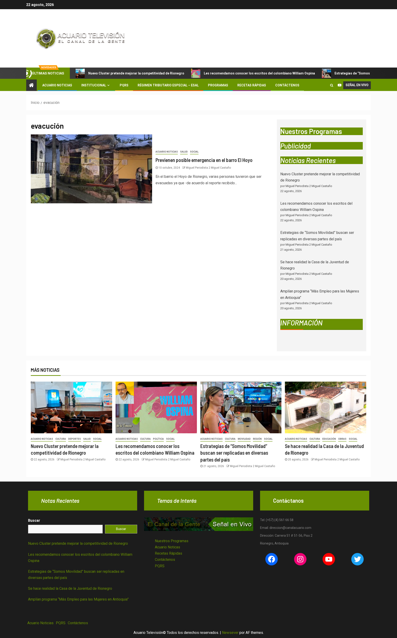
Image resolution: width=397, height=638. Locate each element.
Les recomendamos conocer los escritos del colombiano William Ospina (259, 73)
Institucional (93, 85)
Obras (342, 439)
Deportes (74, 439)
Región (257, 439)
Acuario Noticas (167, 547)
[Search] (332, 85)
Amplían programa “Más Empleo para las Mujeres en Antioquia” (78, 599)
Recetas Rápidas (251, 85)
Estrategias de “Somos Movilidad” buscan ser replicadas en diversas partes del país (234, 452)
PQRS (124, 85)
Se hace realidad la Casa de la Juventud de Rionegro (70, 588)
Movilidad (244, 439)
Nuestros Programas (171, 541)
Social (194, 151)
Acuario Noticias (57, 85)
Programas (218, 85)
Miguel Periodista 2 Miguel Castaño (208, 167)
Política (158, 439)
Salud (184, 151)
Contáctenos (287, 85)
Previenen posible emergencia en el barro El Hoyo (204, 160)
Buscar (34, 520)
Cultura (60, 439)
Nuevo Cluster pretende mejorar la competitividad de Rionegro (136, 73)
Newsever (230, 632)
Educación (329, 439)
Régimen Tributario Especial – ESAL (168, 85)
